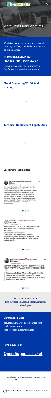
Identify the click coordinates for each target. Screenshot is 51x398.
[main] (25, 18)
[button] (3, 4)
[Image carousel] (25, 195)
